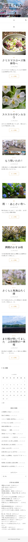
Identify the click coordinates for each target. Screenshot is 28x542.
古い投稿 (5, 368)
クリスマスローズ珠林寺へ (14, 62)
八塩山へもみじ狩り (7, 448)
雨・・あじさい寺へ (14, 203)
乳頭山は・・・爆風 (7, 430)
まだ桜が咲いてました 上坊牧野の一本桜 (14, 341)
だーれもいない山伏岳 (7, 422)
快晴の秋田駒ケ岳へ (7, 426)
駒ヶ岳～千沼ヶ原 (6, 514)
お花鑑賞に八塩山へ (7, 412)
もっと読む (14, 76)
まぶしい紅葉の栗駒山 (7, 500)
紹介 (3, 489)
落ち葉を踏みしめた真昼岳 (9, 444)
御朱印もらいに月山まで (8, 519)
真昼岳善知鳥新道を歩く (8, 506)
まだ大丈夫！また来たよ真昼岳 (10, 441)
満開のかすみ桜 (14, 247)
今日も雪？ (4, 527)
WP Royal (17, 539)
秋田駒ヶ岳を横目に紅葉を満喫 (10, 462)
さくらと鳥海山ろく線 (14, 292)
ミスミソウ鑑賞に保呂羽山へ (9, 419)
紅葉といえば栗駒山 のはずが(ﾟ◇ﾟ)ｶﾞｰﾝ (13, 455)
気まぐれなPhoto (14, 7)
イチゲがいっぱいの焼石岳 (9, 529)
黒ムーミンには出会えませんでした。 (11, 523)
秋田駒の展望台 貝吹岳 (8, 491)
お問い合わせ (5, 487)
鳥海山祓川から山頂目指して (9, 466)
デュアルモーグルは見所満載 (9, 496)
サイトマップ (5, 521)
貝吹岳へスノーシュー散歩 (9, 433)
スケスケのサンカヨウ (14, 116)
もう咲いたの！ (14, 160)
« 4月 (3, 403)
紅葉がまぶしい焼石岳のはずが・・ (11, 502)
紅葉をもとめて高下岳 (7, 508)
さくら (14, 157)
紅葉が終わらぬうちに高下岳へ (10, 452)
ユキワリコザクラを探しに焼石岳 (10, 510)
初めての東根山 (6, 415)
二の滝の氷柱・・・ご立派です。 (10, 437)
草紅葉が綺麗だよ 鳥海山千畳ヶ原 (11, 493)
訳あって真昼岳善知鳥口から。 (10, 516)
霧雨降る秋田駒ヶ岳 (7, 498)
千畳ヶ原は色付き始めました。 (10, 517)
